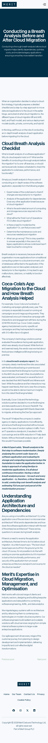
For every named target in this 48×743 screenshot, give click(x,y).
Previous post (8, 659)
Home (6, 694)
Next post (41, 659)
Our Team (16, 694)
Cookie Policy (24, 699)
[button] (44, 4)
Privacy (40, 694)
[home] (9, 4)
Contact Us (29, 694)
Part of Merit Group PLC (24, 729)
